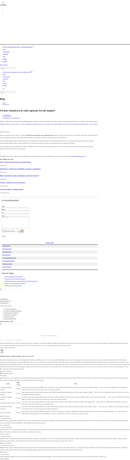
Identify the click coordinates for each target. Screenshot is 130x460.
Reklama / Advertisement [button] (6, 443)
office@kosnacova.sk (4, 302)
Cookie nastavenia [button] (4, 347)
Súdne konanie (6, 104)
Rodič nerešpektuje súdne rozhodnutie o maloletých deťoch (19, 175)
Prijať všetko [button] (12, 347)
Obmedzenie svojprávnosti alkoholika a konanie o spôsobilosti (20, 169)
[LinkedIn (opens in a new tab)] (4, 10)
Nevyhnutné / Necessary (7, 373)
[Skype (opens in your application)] (4, 12)
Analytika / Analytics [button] (5, 434)
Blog (4, 81)
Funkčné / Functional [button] (5, 416)
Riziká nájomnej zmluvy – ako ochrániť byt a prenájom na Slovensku (21, 281)
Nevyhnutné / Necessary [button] (6, 371)
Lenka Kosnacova (7, 115)
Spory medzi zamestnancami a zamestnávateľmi (15, 162)
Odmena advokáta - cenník (6, 321)
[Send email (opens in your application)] (4, 15)
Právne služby (6, 76)
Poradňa (5, 83)
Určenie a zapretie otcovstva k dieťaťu (12, 182)
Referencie (5, 78)
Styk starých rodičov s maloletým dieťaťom (15, 279)
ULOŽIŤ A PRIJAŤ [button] (4, 458)
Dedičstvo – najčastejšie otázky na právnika (15, 283)
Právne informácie (18, 340)
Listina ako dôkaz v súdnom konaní (11, 189)
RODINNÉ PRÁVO (6, 246)
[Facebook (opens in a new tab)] (4, 8)
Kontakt (5, 85)
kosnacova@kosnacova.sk (5, 301)
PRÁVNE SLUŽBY (50, 242)
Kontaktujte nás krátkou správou (78, 156)
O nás (4, 74)
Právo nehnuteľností (15, 118)
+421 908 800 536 (4, 299)
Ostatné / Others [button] (4, 452)
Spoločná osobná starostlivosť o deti (13, 285)
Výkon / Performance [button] (5, 425)
